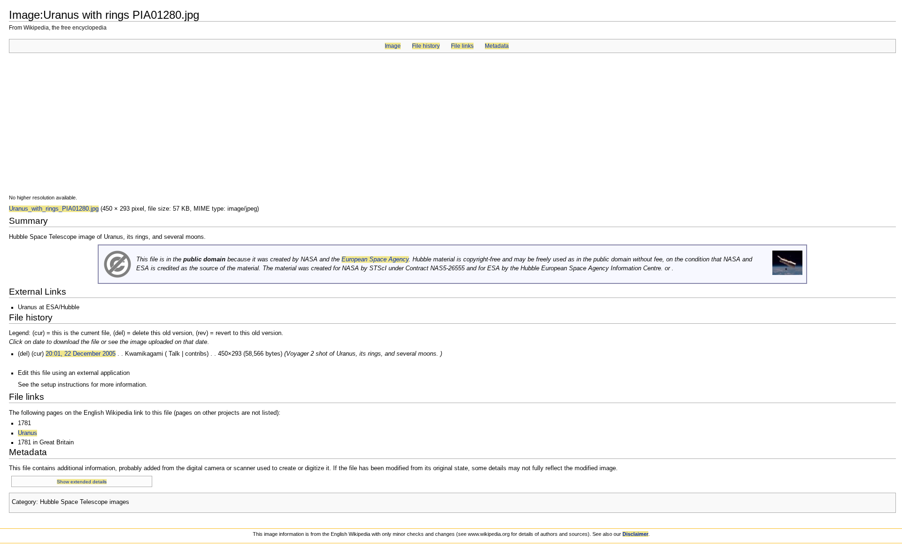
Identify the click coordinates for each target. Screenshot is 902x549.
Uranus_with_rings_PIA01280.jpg (54, 209)
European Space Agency (375, 259)
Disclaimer (635, 534)
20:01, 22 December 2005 (81, 354)
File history (426, 46)
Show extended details (82, 481)
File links (462, 46)
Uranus (27, 433)
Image (393, 46)
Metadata (497, 46)
